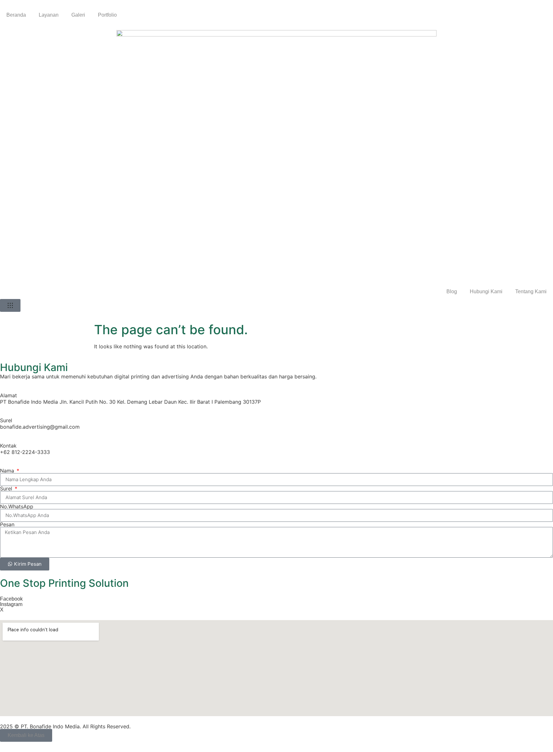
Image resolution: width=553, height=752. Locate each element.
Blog (451, 291)
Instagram (11, 604)
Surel (7, 488)
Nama (8, 470)
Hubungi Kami (486, 291)
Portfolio (107, 15)
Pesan (7, 524)
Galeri (78, 15)
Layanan (49, 15)
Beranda (16, 15)
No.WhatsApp (16, 506)
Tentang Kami (531, 291)
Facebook (11, 599)
